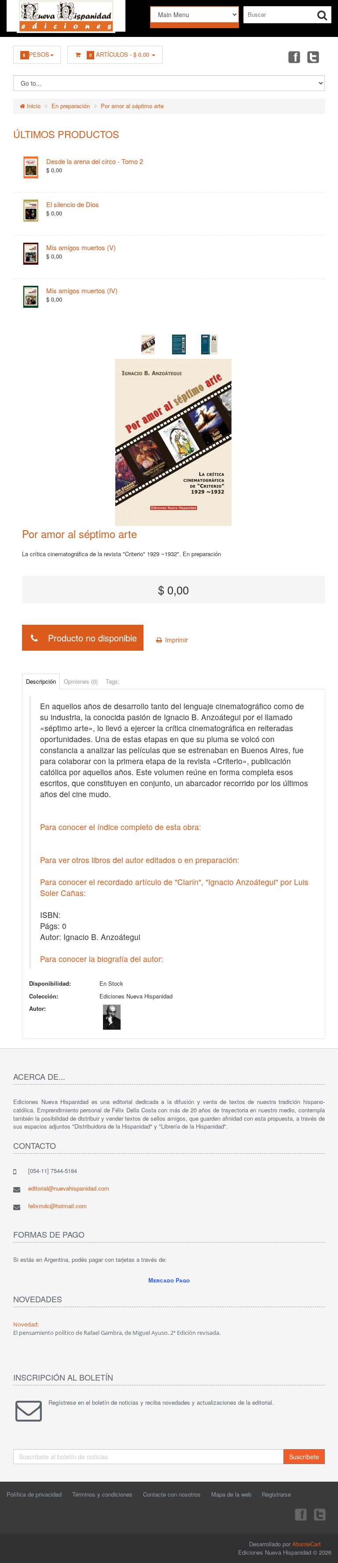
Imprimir (175, 639)
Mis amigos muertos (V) (81, 247)
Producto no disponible (88, 637)
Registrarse (276, 1494)
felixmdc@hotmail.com (57, 1206)
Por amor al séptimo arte (132, 106)
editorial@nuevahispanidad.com (68, 1188)
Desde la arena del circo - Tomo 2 (94, 161)
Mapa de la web (231, 1494)
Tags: (113, 681)
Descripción (41, 681)
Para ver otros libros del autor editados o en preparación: (139, 859)
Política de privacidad (34, 1494)
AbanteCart (306, 1544)
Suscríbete (304, 1456)
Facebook (293, 56)
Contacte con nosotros (172, 1494)
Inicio (32, 106)
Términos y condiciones (102, 1494)
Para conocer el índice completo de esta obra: (120, 826)
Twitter (313, 56)
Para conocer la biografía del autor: (101, 958)
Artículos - (119, 54)
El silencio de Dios (72, 204)
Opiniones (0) (81, 681)
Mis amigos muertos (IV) (82, 290)
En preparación (70, 106)
